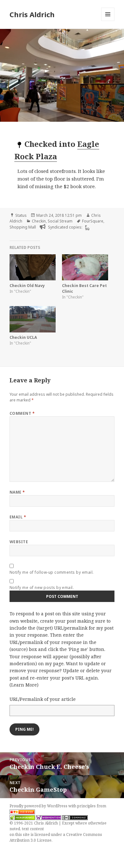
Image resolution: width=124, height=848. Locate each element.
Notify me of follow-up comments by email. (52, 572)
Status (21, 215)
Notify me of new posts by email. (42, 587)
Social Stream (60, 221)
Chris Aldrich (32, 14)
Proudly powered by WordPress (39, 806)
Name (17, 492)
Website (19, 541)
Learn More (24, 685)
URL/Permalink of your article (43, 699)
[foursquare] (86, 227)
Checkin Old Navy (27, 285)
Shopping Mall (23, 227)
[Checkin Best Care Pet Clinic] (85, 267)
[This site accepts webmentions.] (48, 817)
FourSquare (92, 221)
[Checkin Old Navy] (33, 267)
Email (18, 517)
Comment (22, 413)
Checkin (39, 221)
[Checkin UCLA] (33, 319)
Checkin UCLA (23, 337)
